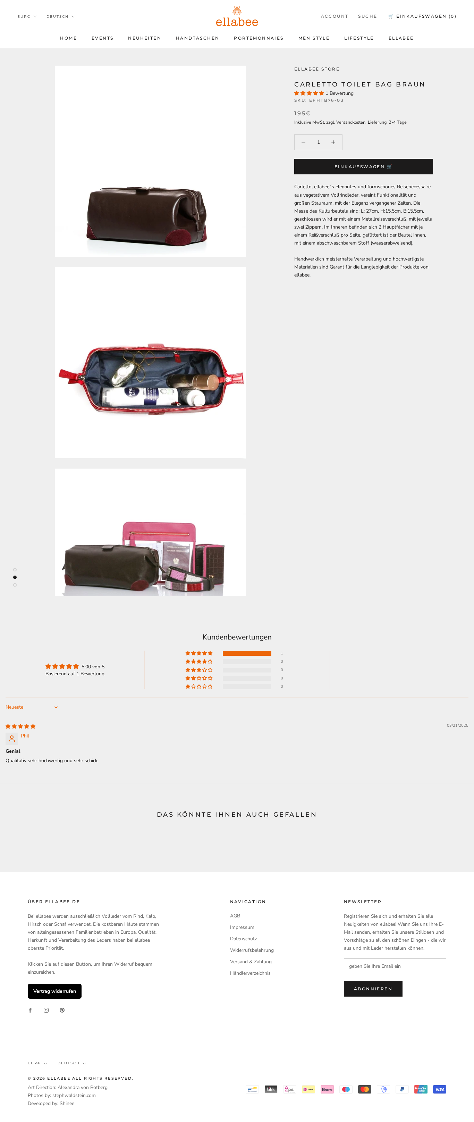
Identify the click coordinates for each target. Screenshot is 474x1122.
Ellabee (401, 38)
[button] (309, 93)
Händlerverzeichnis (250, 973)
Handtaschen (197, 38)
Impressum (242, 927)
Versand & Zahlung (251, 961)
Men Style (314, 38)
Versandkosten (350, 122)
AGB (235, 916)
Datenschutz (243, 938)
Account (335, 16)
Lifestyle (359, 38)
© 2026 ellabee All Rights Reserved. (81, 1078)
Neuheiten (144, 38)
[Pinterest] (62, 1010)
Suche (367, 16)
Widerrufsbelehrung (252, 950)
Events (102, 38)
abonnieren (373, 988)
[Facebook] (30, 1010)
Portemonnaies (258, 38)
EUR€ (24, 16)
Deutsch (57, 16)
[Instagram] (46, 1010)
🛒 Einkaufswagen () (422, 16)
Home (68, 38)
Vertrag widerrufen (54, 991)
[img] (20, 726)
